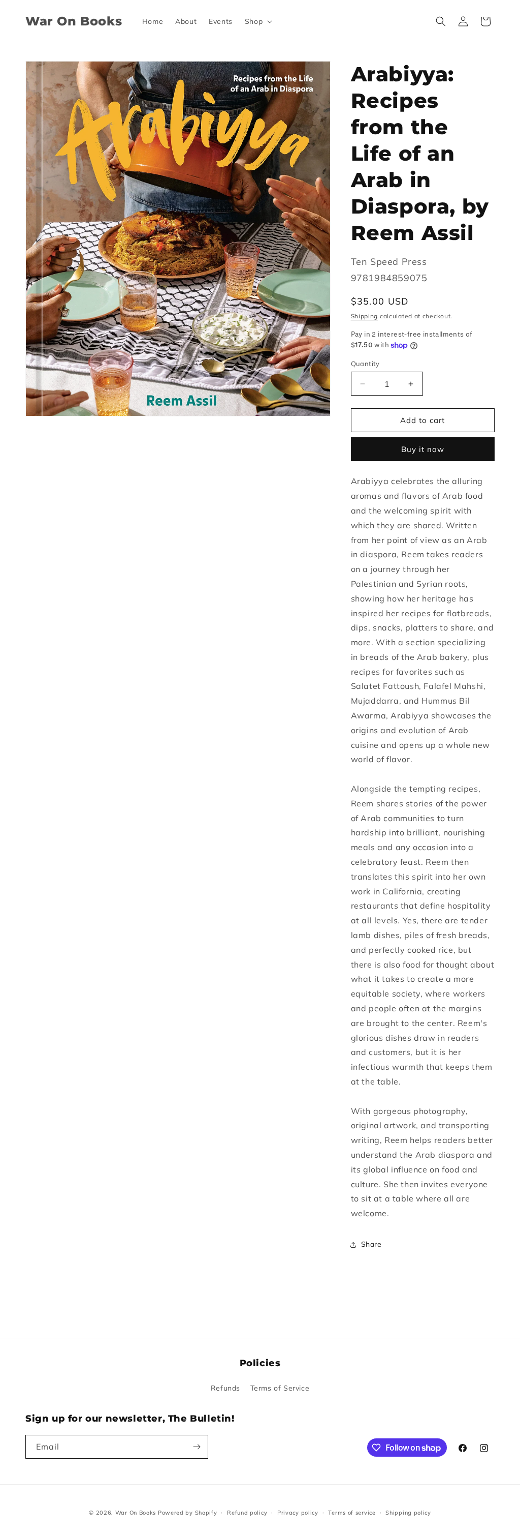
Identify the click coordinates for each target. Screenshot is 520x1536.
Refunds (225, 1388)
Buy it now (422, 449)
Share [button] (371, 1244)
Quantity (365, 363)
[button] (257, 21)
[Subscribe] (196, 1447)
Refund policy (247, 1512)
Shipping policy (408, 1512)
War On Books (135, 1512)
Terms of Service (280, 1388)
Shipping (364, 316)
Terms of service (351, 1512)
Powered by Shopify (187, 1512)
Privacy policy (297, 1512)
